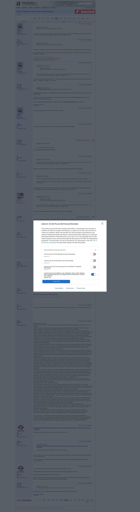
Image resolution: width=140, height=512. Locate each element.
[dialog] (70, 256)
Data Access (70, 288)
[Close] (103, 224)
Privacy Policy (81, 288)
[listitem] (70, 250)
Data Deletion (59, 288)
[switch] (93, 254)
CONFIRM (56, 281)
